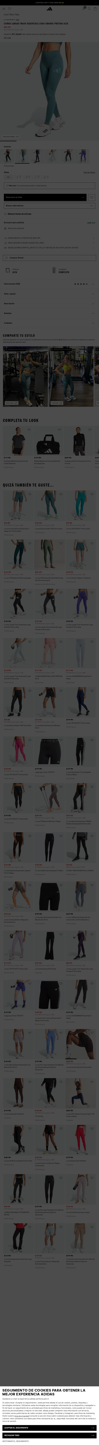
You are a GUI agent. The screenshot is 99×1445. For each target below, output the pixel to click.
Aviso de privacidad (21, 1416)
